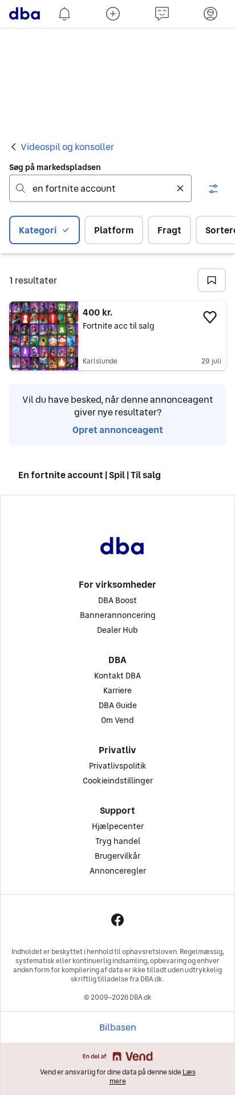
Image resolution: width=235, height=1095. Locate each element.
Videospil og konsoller (67, 146)
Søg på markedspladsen (55, 167)
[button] (213, 189)
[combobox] (100, 188)
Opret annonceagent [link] (117, 430)
